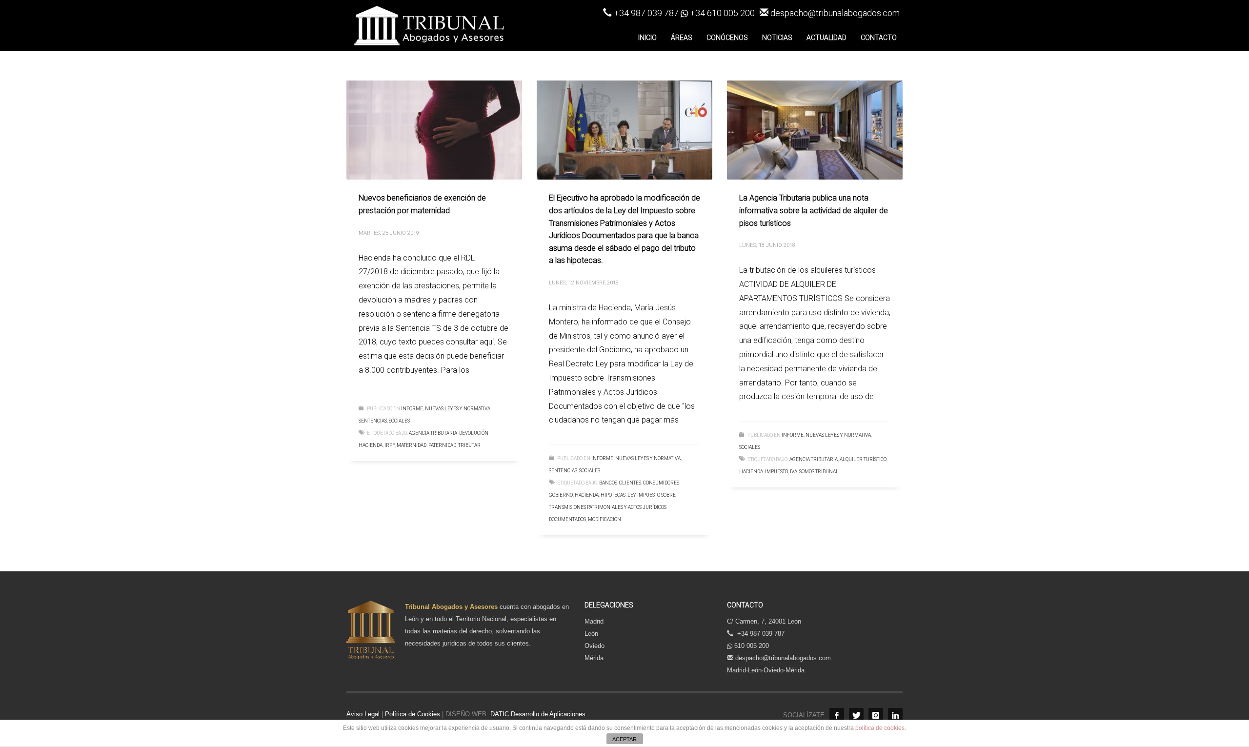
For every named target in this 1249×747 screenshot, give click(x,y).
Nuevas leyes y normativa (457, 408)
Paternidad (442, 445)
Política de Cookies (412, 714)
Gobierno (561, 495)
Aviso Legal (363, 714)
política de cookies (880, 728)
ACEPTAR (624, 739)
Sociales (399, 421)
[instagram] (875, 715)
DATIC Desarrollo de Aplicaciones (536, 714)
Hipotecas (613, 495)
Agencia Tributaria (433, 433)
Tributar (469, 445)
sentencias (373, 421)
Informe (412, 408)
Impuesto (776, 471)
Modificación (604, 519)
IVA (793, 471)
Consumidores (661, 482)
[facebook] (836, 715)
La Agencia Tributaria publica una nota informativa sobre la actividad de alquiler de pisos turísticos (813, 210)
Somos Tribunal (819, 471)
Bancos (608, 482)
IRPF (389, 445)
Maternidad (411, 445)
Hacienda (371, 445)
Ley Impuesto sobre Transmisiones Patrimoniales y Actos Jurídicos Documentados (612, 507)
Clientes (630, 482)
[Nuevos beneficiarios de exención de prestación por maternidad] (434, 130)
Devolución (473, 433)
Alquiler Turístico (863, 459)
